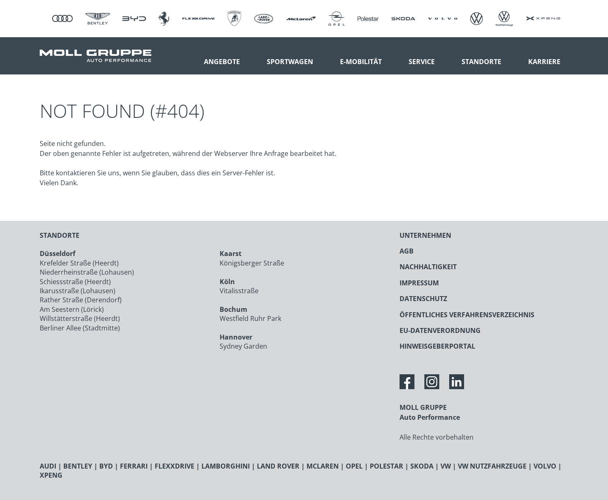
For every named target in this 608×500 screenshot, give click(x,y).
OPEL (354, 466)
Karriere (544, 61)
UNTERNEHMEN (425, 235)
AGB (407, 251)
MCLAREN (322, 466)
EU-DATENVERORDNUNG (440, 330)
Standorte (481, 61)
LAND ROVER (278, 466)
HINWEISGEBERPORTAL (437, 346)
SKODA (421, 466)
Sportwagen (290, 61)
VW (445, 466)
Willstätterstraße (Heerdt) (80, 318)
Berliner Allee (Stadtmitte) (80, 328)
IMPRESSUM (419, 282)
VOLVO (545, 466)
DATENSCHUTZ (423, 298)
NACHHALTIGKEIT (428, 266)
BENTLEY (77, 466)
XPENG (51, 475)
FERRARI (134, 466)
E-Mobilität (361, 61)
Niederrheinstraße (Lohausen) (87, 272)
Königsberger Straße (252, 263)
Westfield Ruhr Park (250, 318)
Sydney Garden (243, 346)
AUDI (48, 466)
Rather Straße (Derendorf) (81, 299)
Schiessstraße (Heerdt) (75, 281)
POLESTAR (386, 466)
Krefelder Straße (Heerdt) (79, 263)
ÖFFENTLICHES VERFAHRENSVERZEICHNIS (467, 314)
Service (422, 61)
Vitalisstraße (239, 290)
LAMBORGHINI (225, 466)
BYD (106, 466)
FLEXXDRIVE (174, 466)
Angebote (222, 61)
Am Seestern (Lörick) (72, 309)
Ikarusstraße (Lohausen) (77, 290)
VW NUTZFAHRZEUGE (492, 466)
